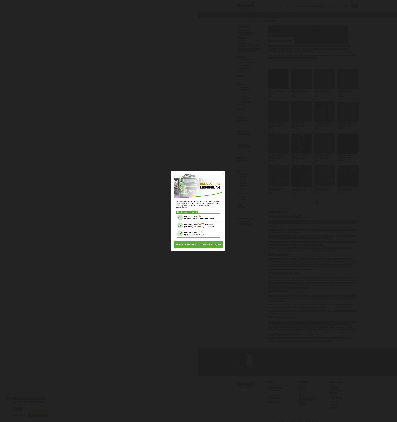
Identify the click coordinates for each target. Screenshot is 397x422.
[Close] (223, 173)
